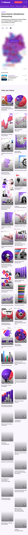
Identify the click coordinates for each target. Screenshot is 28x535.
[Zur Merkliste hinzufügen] (6, 28)
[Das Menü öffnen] (26, 2)
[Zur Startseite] (5, 2)
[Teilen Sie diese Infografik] (2, 28)
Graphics (3, 11)
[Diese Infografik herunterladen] (10, 28)
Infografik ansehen (14, 41)
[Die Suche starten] (24, 2)
